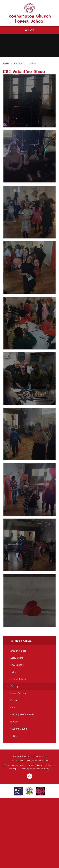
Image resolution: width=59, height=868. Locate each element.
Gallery (32, 63)
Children (18, 63)
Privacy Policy (28, 768)
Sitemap (12, 768)
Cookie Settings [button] (43, 768)
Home (6, 63)
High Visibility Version (13, 765)
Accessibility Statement (40, 765)
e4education (42, 760)
